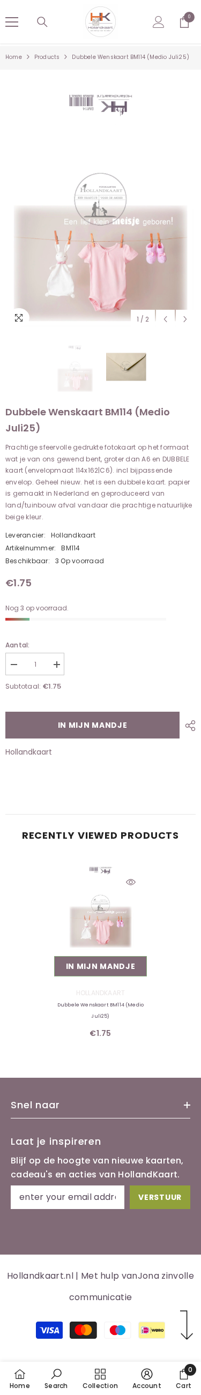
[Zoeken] (42, 22)
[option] (100, 200)
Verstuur (160, 1197)
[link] (56, 1378)
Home (13, 57)
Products (47, 57)
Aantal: (17, 645)
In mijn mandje (93, 725)
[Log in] (159, 22)
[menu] (11, 22)
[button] (165, 319)
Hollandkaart (73, 535)
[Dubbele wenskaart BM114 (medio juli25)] (100, 904)
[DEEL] (188, 725)
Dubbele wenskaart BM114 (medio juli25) (100, 1010)
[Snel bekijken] (131, 882)
